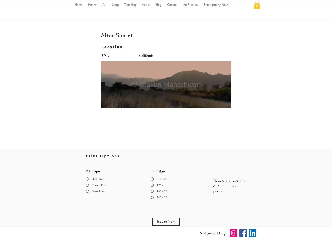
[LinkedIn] (252, 233)
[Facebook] (243, 233)
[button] (257, 5)
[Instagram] (233, 233)
